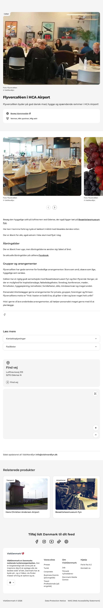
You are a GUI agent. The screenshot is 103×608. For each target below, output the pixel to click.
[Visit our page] (44, 541)
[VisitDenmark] (15, 553)
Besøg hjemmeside (19, 113)
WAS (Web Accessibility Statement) (84, 601)
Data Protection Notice (55, 601)
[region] (51, 414)
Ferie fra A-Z (86, 564)
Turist (46, 568)
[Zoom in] (96, 428)
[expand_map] (95, 393)
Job (63, 567)
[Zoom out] (96, 435)
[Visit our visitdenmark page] (51, 541)
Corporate (48, 571)
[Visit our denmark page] (37, 541)
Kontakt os (85, 568)
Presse (47, 564)
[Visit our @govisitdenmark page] (59, 541)
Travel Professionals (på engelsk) (51, 583)
